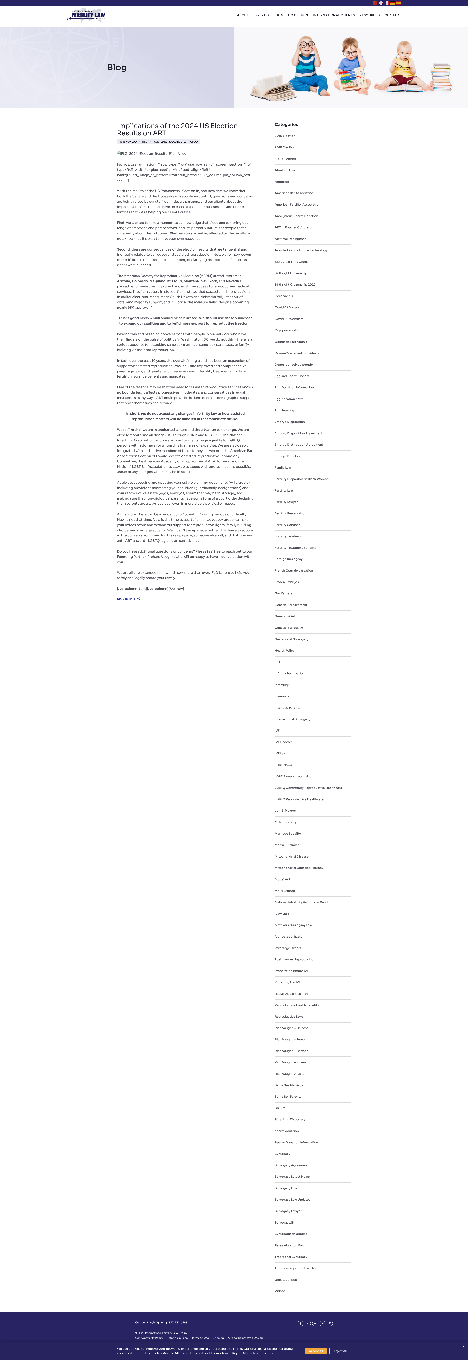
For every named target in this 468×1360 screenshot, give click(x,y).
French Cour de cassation (294, 570)
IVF (277, 731)
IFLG (144, 141)
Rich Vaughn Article (289, 1074)
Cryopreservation (288, 330)
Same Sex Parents (288, 1097)
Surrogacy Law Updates (292, 1200)
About (243, 15)
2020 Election (285, 159)
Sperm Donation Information (296, 1142)
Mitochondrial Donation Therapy (299, 868)
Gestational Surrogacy (291, 639)
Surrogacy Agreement (291, 1165)
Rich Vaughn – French (291, 1039)
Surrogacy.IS (284, 1222)
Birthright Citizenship (291, 273)
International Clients (334, 15)
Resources (370, 15)
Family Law (283, 468)
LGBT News (283, 765)
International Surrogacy (292, 719)
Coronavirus (284, 296)
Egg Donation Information (294, 387)
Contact (393, 15)
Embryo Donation (288, 456)
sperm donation (287, 1131)
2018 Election (285, 147)
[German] (392, 3)
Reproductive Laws (289, 1016)
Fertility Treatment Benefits (295, 548)
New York (282, 914)
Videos (280, 1291)
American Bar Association (294, 193)
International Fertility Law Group (166, 1333)
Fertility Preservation (290, 513)
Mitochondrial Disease (292, 856)
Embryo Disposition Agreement (298, 433)
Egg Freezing (284, 410)
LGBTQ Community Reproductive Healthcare (308, 788)
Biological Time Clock (291, 262)
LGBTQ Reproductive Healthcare (299, 799)
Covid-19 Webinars (289, 319)
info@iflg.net (155, 1322)
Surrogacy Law (286, 1188)
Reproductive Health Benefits (297, 1005)
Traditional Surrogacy (291, 1257)
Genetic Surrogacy (289, 628)
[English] (381, 3)
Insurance (282, 696)
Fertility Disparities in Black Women (302, 479)
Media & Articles (287, 845)
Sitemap (218, 1338)
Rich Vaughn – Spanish (291, 1062)
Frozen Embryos (287, 582)
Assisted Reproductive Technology (176, 141)
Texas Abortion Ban (289, 1245)
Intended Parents (287, 708)
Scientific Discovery (290, 1119)
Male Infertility (286, 822)
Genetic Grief (285, 616)
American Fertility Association (297, 204)
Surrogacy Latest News (292, 1177)
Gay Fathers (283, 593)
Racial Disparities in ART (293, 994)
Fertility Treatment (289, 536)
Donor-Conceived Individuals (297, 353)
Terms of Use (200, 1338)
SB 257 (280, 1108)
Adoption (282, 182)
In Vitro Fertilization (290, 673)
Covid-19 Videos (287, 307)
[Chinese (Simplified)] (375, 3)
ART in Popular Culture (292, 227)
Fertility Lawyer (286, 502)
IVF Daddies (284, 742)
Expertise (262, 15)
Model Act (282, 879)
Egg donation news (289, 399)
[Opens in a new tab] (300, 1323)
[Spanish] (398, 3)
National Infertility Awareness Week (302, 902)
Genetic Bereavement (291, 605)
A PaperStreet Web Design (245, 1338)
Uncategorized (286, 1280)
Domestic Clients (291, 15)
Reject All (340, 1351)
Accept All (316, 1351)
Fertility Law (284, 490)
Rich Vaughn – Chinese (292, 1028)
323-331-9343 (178, 1322)
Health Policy (285, 651)
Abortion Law (285, 170)
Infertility (282, 685)
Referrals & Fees (177, 1338)
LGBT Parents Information (294, 776)
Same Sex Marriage (289, 1085)
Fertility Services (287, 525)
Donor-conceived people (294, 365)
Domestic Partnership (291, 342)
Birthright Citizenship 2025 (295, 285)
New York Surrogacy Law (293, 925)
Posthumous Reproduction (295, 959)
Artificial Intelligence (290, 239)
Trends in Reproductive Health (297, 1268)
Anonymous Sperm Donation (296, 216)
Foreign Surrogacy (289, 559)
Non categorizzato (289, 936)
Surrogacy (282, 1154)
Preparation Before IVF (292, 971)
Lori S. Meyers (285, 811)
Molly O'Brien (285, 891)
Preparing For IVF (288, 982)
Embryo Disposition (290, 422)
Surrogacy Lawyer (288, 1211)
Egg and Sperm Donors (292, 376)
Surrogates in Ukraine (291, 1234)
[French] (387, 3)
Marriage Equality (288, 834)
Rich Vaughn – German (291, 1051)
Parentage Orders (288, 948)
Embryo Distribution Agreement (299, 445)
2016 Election (285, 136)
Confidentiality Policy (149, 1338)
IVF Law (280, 753)
